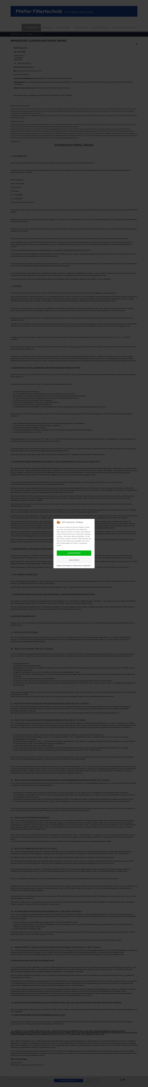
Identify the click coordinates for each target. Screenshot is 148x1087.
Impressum (87, 565)
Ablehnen (74, 560)
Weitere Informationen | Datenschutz (69, 565)
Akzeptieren (74, 553)
